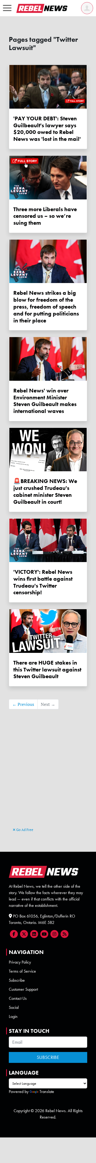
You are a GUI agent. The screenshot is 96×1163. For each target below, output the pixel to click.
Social (14, 1007)
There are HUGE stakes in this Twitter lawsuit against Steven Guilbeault (47, 669)
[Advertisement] (48, 776)
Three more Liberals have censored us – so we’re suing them (45, 216)
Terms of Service (22, 971)
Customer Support (23, 989)
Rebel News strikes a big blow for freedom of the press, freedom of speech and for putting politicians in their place (46, 306)
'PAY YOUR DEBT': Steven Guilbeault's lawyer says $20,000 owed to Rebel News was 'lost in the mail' (47, 128)
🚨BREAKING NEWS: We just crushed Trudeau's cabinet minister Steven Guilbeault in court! (45, 491)
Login (13, 1016)
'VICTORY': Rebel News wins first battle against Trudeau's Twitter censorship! (43, 582)
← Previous (23, 704)
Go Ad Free (24, 830)
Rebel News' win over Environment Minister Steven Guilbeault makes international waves (45, 401)
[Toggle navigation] (7, 8)
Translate (46, 1091)
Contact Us (18, 998)
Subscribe (17, 980)
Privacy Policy (20, 962)
